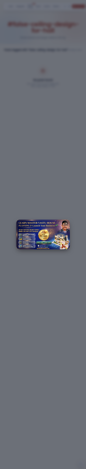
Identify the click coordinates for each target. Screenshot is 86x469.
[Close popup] (66, 223)
